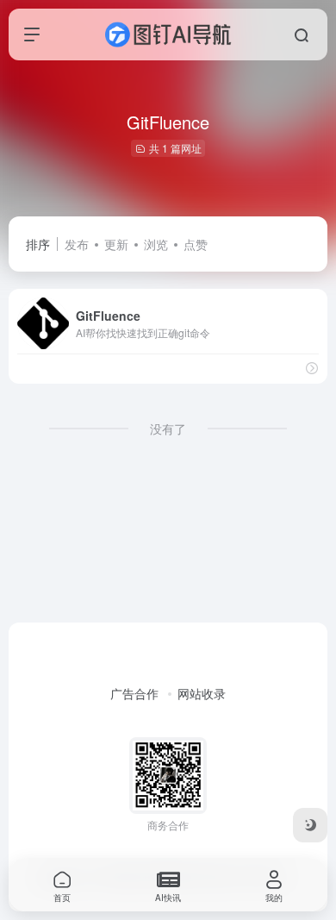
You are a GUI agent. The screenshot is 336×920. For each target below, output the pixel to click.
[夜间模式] (310, 825)
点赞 (196, 244)
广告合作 (134, 693)
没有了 (168, 428)
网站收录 (201, 693)
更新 (116, 244)
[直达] (312, 368)
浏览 (156, 244)
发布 (77, 244)
